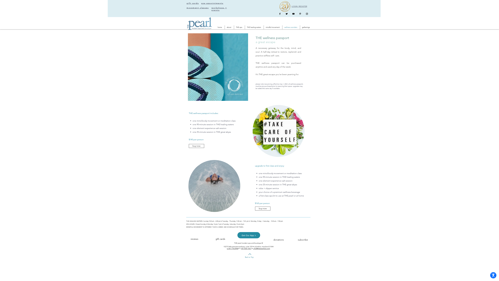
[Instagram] (307, 13)
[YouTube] (293, 13)
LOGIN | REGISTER (299, 6)
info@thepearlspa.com (261, 249)
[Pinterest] (300, 13)
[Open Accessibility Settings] (493, 275)
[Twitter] (286, 13)
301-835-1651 (246, 249)
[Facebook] (280, 13)
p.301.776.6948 (232, 249)
